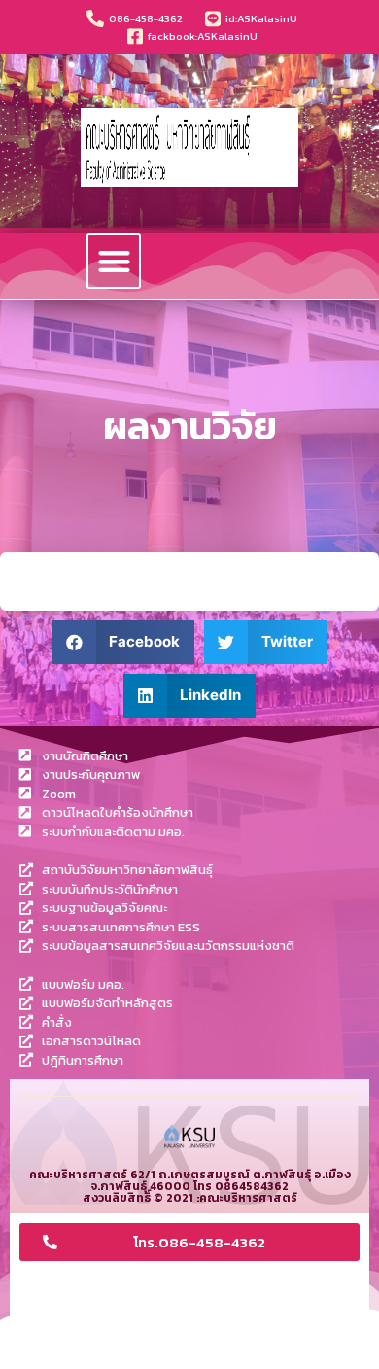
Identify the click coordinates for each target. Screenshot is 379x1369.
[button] (114, 261)
